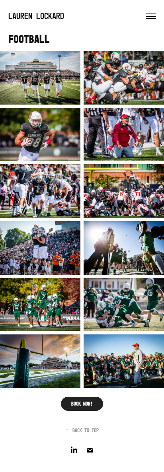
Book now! (82, 403)
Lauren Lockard (36, 16)
